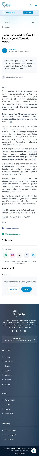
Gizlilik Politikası (19, 454)
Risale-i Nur (9, 414)
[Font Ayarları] (33, 450)
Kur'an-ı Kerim (10, 400)
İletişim (7, 384)
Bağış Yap (28, 12)
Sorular (7, 366)
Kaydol (26, 289)
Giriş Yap (13, 289)
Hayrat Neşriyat (10, 435)
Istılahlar (8, 380)
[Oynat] (4, 50)
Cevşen (7, 404)
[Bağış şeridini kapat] (36, 12)
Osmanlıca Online (11, 430)
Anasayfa (8, 357)
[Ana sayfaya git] (6, 5)
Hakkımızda (9, 361)
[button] (31, 4)
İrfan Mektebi (9, 439)
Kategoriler (8, 375)
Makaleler (8, 370)
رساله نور (8, 409)
